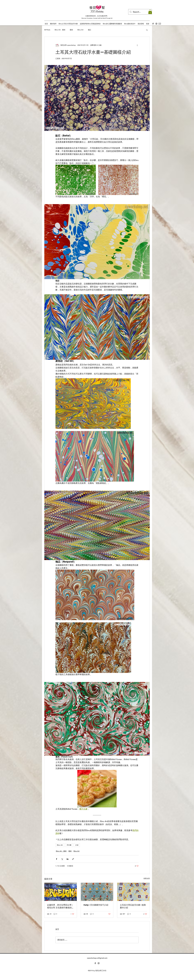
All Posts (47, 30)
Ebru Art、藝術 (60, 30)
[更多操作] (137, 45)
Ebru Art (80, 30)
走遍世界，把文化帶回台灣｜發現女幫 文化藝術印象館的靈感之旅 (60, 906)
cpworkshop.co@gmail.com (97, 958)
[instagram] (156, 24)
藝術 (71, 30)
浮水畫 (69, 845)
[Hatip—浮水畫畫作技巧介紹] (97, 892)
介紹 (76, 845)
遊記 (89, 30)
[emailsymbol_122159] (160, 24)
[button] (150, 11)
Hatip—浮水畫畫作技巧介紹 (96, 905)
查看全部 (146, 878)
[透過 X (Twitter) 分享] (62, 859)
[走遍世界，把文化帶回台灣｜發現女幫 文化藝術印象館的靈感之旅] (60, 892)
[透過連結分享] (73, 859)
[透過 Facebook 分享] (56, 859)
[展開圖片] (75, 180)
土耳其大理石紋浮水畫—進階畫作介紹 (133, 906)
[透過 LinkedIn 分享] (67, 859)
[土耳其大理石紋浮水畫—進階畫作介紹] (133, 892)
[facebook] (153, 24)
